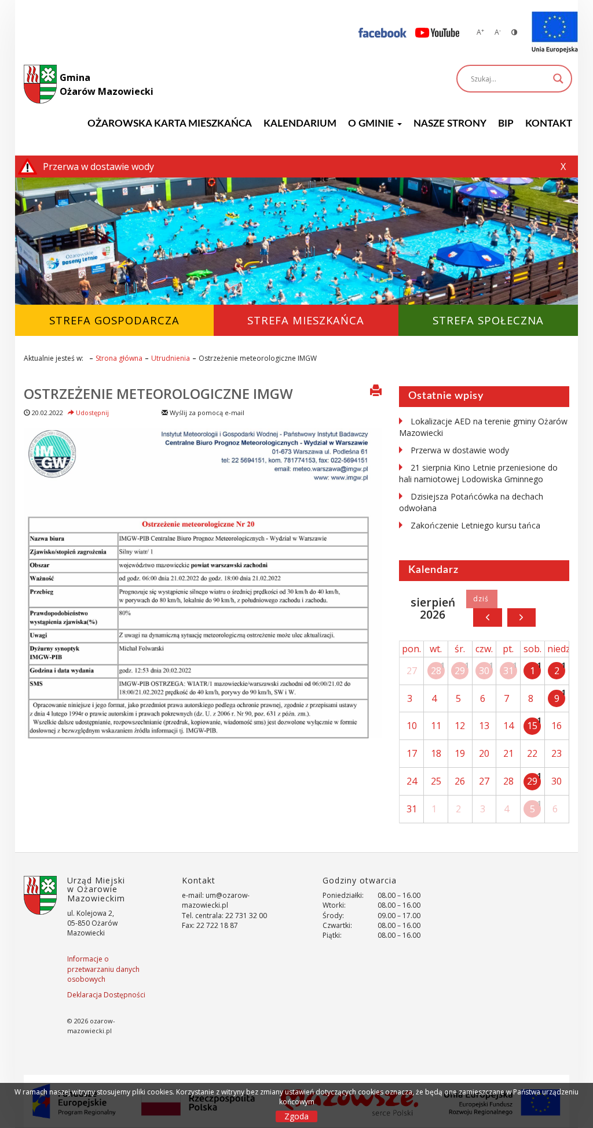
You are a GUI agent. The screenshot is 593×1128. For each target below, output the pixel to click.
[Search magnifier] (558, 79)
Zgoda (296, 1116)
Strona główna (119, 358)
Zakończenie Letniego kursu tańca (475, 525)
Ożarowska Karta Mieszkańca (169, 123)
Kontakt (548, 123)
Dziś (481, 599)
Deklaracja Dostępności (106, 995)
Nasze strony (449, 123)
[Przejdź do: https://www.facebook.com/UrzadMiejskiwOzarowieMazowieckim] (382, 32)
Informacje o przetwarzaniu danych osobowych (103, 968)
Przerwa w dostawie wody (460, 450)
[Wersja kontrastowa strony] (514, 32)
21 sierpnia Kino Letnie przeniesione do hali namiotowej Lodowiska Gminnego (478, 473)
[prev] (487, 617)
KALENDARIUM (299, 123)
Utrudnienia (170, 358)
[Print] (376, 391)
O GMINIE (372, 123)
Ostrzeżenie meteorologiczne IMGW (158, 393)
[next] (521, 617)
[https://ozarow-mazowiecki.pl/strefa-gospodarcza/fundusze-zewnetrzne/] (555, 32)
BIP (506, 123)
